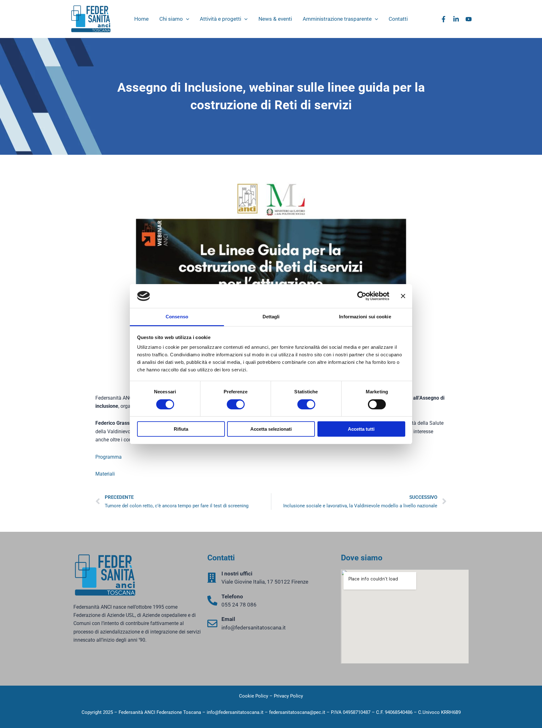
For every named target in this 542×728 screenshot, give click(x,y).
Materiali (105, 474)
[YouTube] (468, 19)
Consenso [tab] (177, 316)
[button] (186, 19)
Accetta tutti (361, 429)
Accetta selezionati (271, 429)
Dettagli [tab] (271, 316)
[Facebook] (443, 19)
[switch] (236, 404)
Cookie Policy (253, 696)
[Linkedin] (456, 19)
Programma (108, 457)
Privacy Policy (288, 696)
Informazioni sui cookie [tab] (365, 316)
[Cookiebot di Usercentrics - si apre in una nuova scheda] (361, 296)
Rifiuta (181, 429)
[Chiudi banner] (403, 296)
